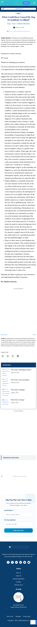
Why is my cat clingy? (17, 400)
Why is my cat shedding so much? (21, 370)
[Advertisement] (18, 308)
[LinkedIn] (20, 562)
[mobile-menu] (33, 3)
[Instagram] (16, 562)
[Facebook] (8, 562)
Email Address (9, 510)
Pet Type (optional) (9, 520)
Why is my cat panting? (18, 390)
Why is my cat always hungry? (20, 380)
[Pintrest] (24, 562)
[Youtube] (28, 562)
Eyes (13, 24)
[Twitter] (12, 562)
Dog (8, 24)
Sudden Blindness (23, 24)
